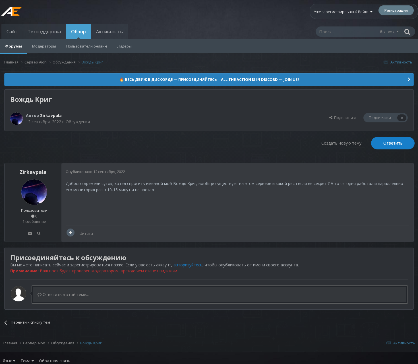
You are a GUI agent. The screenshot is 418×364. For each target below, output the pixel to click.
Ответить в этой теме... (65, 294)
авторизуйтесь (187, 265)
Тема (26, 360)
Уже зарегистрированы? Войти (342, 11)
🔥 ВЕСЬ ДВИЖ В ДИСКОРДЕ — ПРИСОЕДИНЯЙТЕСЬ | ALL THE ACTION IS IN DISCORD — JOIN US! (209, 79)
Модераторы (44, 46)
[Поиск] (407, 32)
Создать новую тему (341, 143)
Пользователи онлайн (86, 46)
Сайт (12, 31)
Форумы (13, 46)
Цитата (86, 233)
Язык (8, 360)
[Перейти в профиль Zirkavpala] (16, 118)
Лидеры (124, 46)
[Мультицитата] (71, 233)
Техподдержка (44, 31)
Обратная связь (54, 360)
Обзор (78, 31)
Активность (109, 31)
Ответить (393, 143)
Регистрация (396, 10)
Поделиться (344, 117)
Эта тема (387, 31)
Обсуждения (78, 121)
